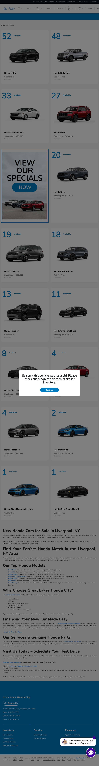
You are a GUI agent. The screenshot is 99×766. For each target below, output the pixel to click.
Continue (49, 390)
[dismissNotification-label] (94, 737)
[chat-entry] (91, 753)
